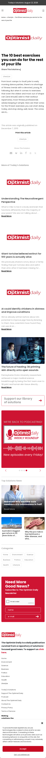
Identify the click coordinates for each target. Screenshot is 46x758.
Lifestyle (10, 17)
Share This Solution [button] (10, 69)
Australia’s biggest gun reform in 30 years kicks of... (11, 533)
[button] (42, 723)
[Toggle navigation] (2, 10)
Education (29, 560)
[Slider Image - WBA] (22, 470)
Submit (37, 616)
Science (30, 554)
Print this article (23, 132)
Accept (23, 749)
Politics (17, 560)
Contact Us (5, 704)
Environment (17, 554)
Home (3, 17)
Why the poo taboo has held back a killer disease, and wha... (34, 535)
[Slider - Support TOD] (24, 470)
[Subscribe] (19, 470)
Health (6, 565)
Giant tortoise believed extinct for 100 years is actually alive (21, 255)
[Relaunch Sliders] (26, 470)
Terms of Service (8, 711)
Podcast (4, 697)
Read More (6, 216)
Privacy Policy (7, 707)
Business (6, 560)
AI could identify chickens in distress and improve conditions (22, 310)
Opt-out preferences (22, 755)
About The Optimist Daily (11, 700)
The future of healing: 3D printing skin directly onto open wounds (20, 368)
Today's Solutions (8, 689)
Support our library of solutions (18, 400)
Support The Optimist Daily (12, 693)
